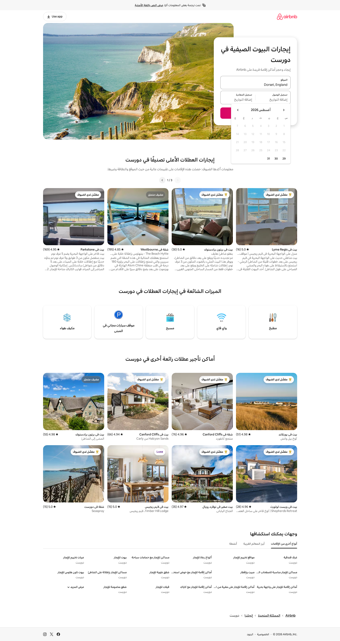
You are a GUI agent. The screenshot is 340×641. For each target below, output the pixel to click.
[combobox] (255, 84)
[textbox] (273, 100)
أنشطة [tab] (233, 543)
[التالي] (162, 180)
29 (284, 158)
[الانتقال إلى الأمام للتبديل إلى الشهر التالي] (238, 110)
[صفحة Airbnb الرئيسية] (287, 16)
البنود (250, 634)
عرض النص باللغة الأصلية (149, 5)
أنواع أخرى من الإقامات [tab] (284, 543)
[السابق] (177, 180)
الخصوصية (263, 634)
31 (268, 158)
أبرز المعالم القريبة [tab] (254, 543)
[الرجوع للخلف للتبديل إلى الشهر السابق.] (283, 110)
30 (276, 158)
